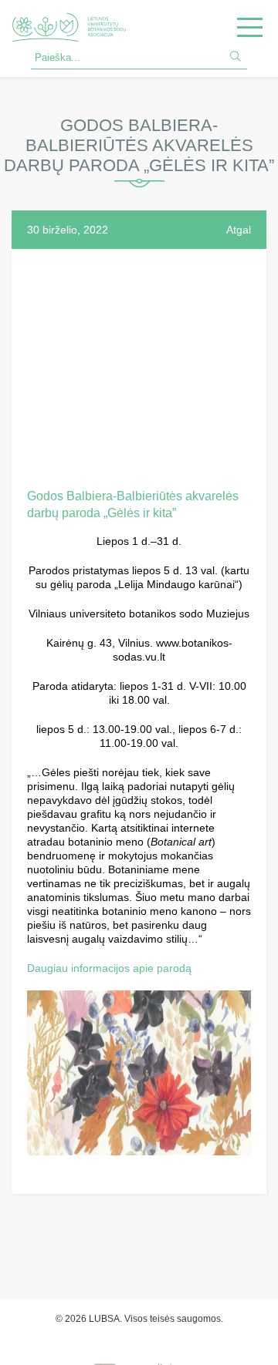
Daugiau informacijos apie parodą (109, 968)
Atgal (238, 230)
